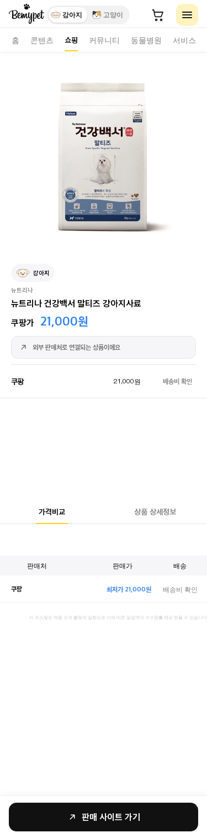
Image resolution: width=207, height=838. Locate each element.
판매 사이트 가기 (111, 817)
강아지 (72, 15)
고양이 (113, 15)
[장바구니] (157, 15)
